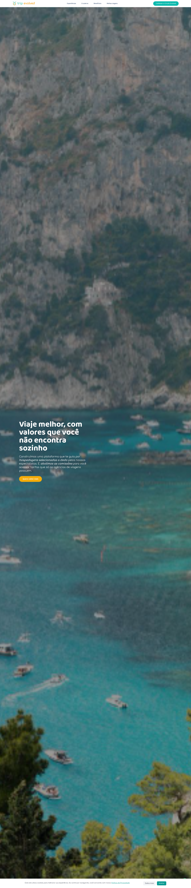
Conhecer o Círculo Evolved (166, 3)
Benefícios (97, 3)
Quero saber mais (30, 479)
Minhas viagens (112, 3)
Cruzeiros (84, 3)
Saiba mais (149, 883)
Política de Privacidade (120, 883)
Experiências (71, 3)
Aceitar (161, 883)
